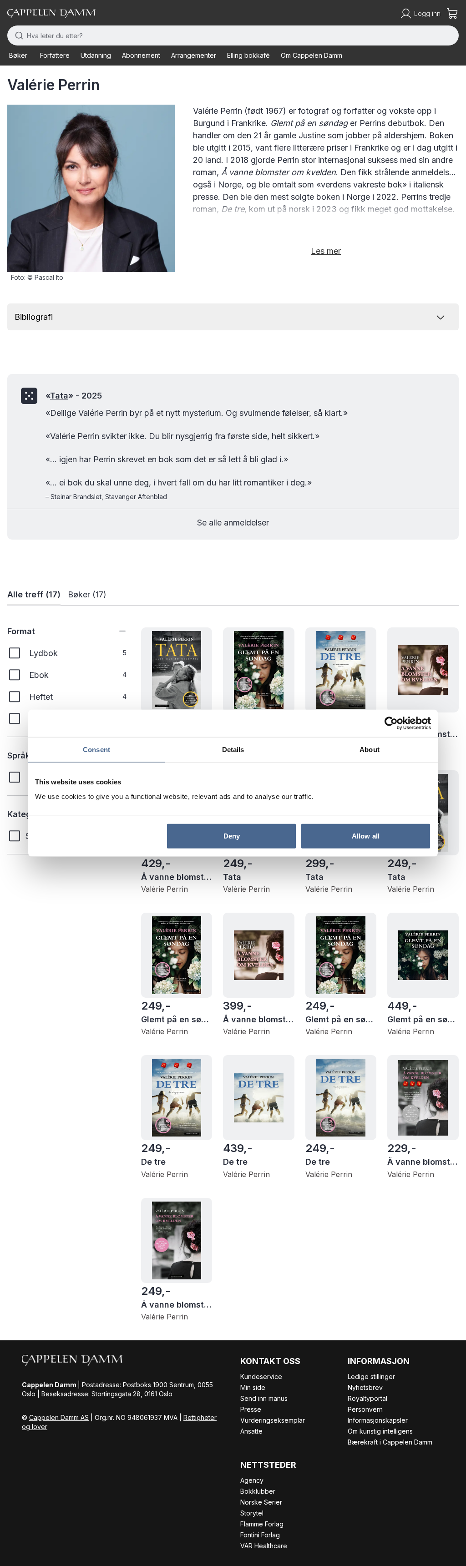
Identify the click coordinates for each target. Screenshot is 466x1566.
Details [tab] (233, 749)
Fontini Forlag (260, 1535)
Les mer (326, 251)
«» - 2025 (74, 395)
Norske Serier (261, 1502)
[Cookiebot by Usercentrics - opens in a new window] (391, 723)
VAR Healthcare (263, 1546)
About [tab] (370, 749)
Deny (231, 835)
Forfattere (55, 55)
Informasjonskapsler (378, 1420)
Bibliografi (34, 317)
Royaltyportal (367, 1398)
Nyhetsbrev (365, 1387)
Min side (252, 1387)
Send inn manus (264, 1398)
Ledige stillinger (371, 1376)
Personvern (365, 1409)
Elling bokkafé (248, 55)
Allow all (366, 835)
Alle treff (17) (34, 594)
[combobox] (233, 35)
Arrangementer (193, 55)
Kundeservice (261, 1376)
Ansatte (251, 1431)
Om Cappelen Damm (311, 55)
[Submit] (17, 35)
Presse (250, 1409)
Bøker (18, 55)
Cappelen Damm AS (59, 1417)
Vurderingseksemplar (272, 1420)
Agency (251, 1480)
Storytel (251, 1513)
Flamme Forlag (262, 1524)
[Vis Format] (116, 631)
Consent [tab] (96, 749)
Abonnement (141, 55)
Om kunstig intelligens (380, 1431)
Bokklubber (257, 1491)
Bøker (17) (87, 594)
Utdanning (96, 55)
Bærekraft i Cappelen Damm (390, 1442)
